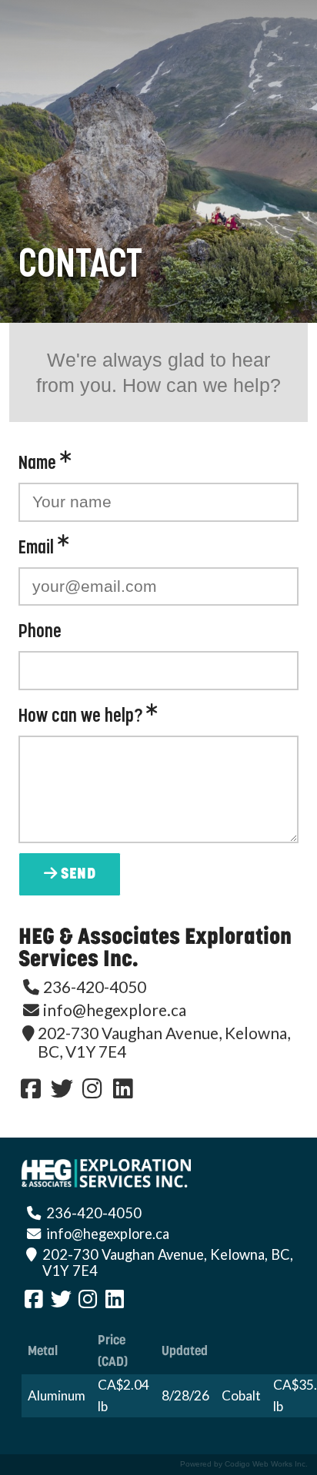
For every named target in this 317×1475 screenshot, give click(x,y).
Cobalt (241, 1395)
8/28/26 (185, 1395)
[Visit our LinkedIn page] (123, 1088)
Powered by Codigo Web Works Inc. (244, 1464)
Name (39, 463)
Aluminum (56, 1395)
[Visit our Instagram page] (92, 1088)
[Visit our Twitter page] (61, 1088)
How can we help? (82, 716)
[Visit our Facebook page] (30, 1088)
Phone (40, 632)
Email (38, 548)
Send (77, 874)
